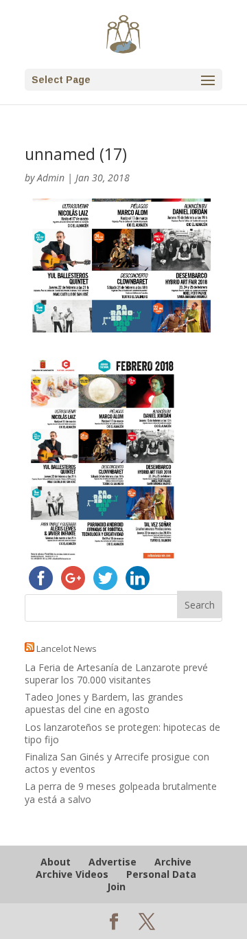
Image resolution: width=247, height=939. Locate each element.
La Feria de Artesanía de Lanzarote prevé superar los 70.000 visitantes (116, 673)
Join (116, 886)
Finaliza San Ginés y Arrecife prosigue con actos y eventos (117, 763)
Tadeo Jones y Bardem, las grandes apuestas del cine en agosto (104, 703)
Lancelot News (66, 648)
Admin (50, 177)
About (55, 861)
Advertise (113, 861)
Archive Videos (72, 874)
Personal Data (161, 874)
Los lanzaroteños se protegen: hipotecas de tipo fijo (122, 733)
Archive (172, 861)
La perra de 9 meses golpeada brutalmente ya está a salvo (121, 792)
